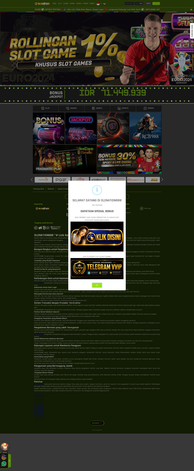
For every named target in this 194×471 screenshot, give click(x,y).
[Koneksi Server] (5, 447)
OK (97, 285)
